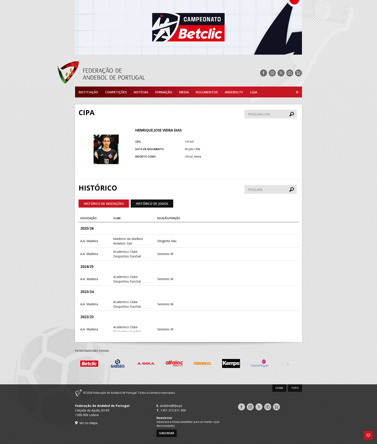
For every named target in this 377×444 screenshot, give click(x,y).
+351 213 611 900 (173, 410)
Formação (163, 92)
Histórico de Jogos (152, 203)
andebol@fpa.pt (171, 406)
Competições (116, 92)
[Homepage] (118, 73)
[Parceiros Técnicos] (287, 364)
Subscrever (166, 433)
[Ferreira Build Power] (202, 364)
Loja (253, 92)
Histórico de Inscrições (104, 203)
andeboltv (234, 92)
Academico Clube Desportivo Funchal (127, 254)
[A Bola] (146, 364)
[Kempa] (231, 364)
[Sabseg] (117, 364)
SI (297, 92)
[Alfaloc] (174, 364)
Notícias (141, 92)
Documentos (207, 92)
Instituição (88, 92)
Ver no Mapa (88, 423)
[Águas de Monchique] (259, 364)
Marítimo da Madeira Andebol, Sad (128, 241)
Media (184, 92)
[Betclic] (89, 364)
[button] (368, 435)
